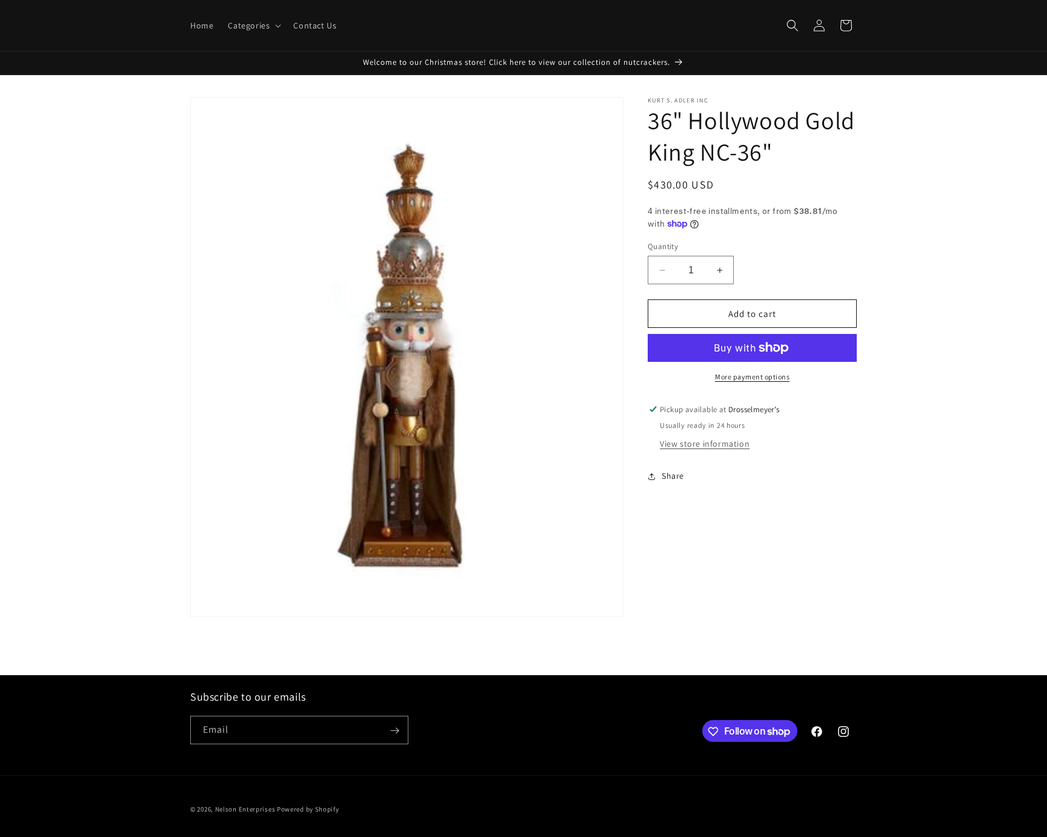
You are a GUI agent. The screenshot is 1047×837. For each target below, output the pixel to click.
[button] (253, 25)
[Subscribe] (394, 730)
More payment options (752, 376)
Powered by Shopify (308, 809)
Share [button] (673, 475)
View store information (705, 443)
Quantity (663, 246)
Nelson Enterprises (245, 809)
